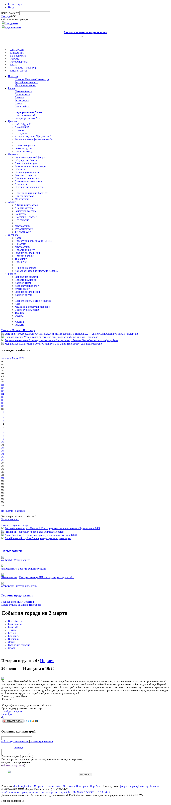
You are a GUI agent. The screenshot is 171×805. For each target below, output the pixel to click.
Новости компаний (26, 279)
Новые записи (11, 551)
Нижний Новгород (25, 267)
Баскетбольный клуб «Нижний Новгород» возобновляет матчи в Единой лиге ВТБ (52, 528)
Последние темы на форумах (31, 193)
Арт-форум (21, 184)
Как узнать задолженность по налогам (36, 270)
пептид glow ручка (27, 586)
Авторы (19, 97)
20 (2, 441)
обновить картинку (13, 765)
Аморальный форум (26, 163)
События (29, 601)
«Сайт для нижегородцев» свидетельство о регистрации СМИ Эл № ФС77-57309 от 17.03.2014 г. (56, 792)
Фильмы (19, 67)
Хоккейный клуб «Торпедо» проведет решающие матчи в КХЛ (41, 535)
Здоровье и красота (26, 175)
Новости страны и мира (15, 525)
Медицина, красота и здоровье (32, 306)
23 (2, 450)
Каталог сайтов (18, 70)
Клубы (12, 633)
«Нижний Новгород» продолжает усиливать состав (34, 531)
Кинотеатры (15, 624)
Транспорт (21, 258)
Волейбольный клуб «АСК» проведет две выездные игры (38, 538)
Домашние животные (27, 178)
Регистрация (15, 4)
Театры (12, 630)
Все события (22, 220)
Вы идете (17, 711)
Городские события (19, 645)
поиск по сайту (10, 12)
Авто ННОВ (22, 127)
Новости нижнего (25, 249)
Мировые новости (25, 85)
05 (2, 397)
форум (123, 786)
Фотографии (22, 100)
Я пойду (6, 711)
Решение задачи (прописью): (17, 756)
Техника (19, 312)
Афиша (12, 202)
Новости (13, 76)
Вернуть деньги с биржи (32, 568)
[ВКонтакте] (26, 721)
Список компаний (25, 115)
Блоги (11, 88)
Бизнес (12, 273)
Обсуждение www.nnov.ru (29, 187)
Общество (20, 169)
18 (2, 436)
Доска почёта (22, 94)
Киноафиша (17, 52)
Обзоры (19, 315)
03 (2, 391)
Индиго (47, 661)
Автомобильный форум (28, 181)
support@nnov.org (138, 786)
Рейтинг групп (23, 148)
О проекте (40, 786)
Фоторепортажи (19, 61)
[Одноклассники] (33, 721)
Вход (11, 7)
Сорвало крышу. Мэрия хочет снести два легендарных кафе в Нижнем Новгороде (51, 337)
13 (2, 421)
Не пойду (6, 714)
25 (2, 456)
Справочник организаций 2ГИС (33, 240)
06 (2, 400)
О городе (13, 234)
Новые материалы (25, 145)
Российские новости (26, 82)
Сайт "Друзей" (23, 124)
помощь (18, 747)
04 (2, 394)
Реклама (19, 324)
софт (34, 67)
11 (2, 415)
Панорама (20, 243)
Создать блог (22, 106)
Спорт (11, 648)
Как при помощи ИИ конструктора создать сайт (46, 577)
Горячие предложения (27, 252)
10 (2, 412)
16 (2, 430)
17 (2, 433)
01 (2, 385)
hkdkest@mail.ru (23, 786)
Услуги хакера (22, 560)
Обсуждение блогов (26, 160)
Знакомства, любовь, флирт (30, 166)
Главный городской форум (30, 157)
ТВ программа (18, 55)
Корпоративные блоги (27, 285)
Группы (12, 121)
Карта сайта (54, 786)
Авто (18, 303)
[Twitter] (29, 721)
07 (2, 403)
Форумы (15, 58)
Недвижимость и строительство (33, 300)
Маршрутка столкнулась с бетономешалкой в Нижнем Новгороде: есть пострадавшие (53, 343)
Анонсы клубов (24, 208)
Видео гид (21, 261)
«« (2, 358)
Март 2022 (18, 358)
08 (2, 406)
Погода (5, 16)
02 (2, 388)
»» (8, 358)
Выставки (13, 639)
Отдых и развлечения (27, 172)
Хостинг (19, 321)
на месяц (20, 510)
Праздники (21, 133)
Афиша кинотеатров (26, 205)
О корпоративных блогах (29, 118)
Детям (11, 642)
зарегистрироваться (41, 741)
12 (2, 418)
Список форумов (24, 196)
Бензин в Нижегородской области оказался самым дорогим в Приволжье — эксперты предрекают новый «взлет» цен (72, 333)
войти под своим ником (15, 741)
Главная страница (11, 601)
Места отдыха (23, 225)
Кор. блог (95, 786)
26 (2, 459)
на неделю (7, 510)
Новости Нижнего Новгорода (32, 79)
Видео (18, 103)
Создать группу (24, 151)
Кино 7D (13, 627)
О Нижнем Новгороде (75, 786)
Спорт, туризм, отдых (27, 309)
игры (28, 67)
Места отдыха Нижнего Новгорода (21, 604)
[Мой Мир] (36, 721)
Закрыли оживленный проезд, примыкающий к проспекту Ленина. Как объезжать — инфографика (61, 340)
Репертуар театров (25, 211)
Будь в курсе (85, 36)
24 (2, 453)
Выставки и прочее (26, 217)
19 (2, 439)
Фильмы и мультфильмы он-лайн (34, 139)
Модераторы (22, 199)
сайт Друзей (17, 49)
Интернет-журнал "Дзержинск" (33, 136)
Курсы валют (22, 288)
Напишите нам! (10, 519)
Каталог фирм (23, 282)
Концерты (20, 214)
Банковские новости (26, 276)
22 (2, 447)
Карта (13, 64)
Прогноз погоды (24, 255)
